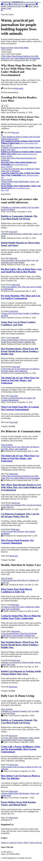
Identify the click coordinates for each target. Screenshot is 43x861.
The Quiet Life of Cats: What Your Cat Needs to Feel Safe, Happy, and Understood (20, 380)
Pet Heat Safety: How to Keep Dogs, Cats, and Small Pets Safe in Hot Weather (21, 270)
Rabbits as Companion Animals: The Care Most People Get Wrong (19, 217)
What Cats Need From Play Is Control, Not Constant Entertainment (20, 408)
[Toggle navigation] (40, 2)
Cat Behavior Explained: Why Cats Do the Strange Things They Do (20, 515)
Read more (14, 474)
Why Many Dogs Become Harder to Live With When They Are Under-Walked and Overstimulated (21, 487)
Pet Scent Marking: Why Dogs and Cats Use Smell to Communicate (20, 297)
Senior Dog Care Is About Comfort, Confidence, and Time (18, 323)
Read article (18, 88)
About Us (4, 843)
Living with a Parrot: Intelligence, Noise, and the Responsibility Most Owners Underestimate (20, 749)
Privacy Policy (23, 843)
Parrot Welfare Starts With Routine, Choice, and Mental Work (18, 803)
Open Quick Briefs (21, 48)
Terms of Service (35, 843)
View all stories (7, 445)
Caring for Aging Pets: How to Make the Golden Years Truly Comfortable (21, 617)
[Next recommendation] (6, 106)
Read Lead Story (7, 48)
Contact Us (13, 843)
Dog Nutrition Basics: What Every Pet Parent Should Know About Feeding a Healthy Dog (20, 351)
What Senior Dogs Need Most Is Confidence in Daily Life (16, 590)
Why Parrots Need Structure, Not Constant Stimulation (17, 541)
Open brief (13, 232)
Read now (15, 132)
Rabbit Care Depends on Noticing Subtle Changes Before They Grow (21, 672)
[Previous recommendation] (2, 106)
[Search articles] (2, 10)
